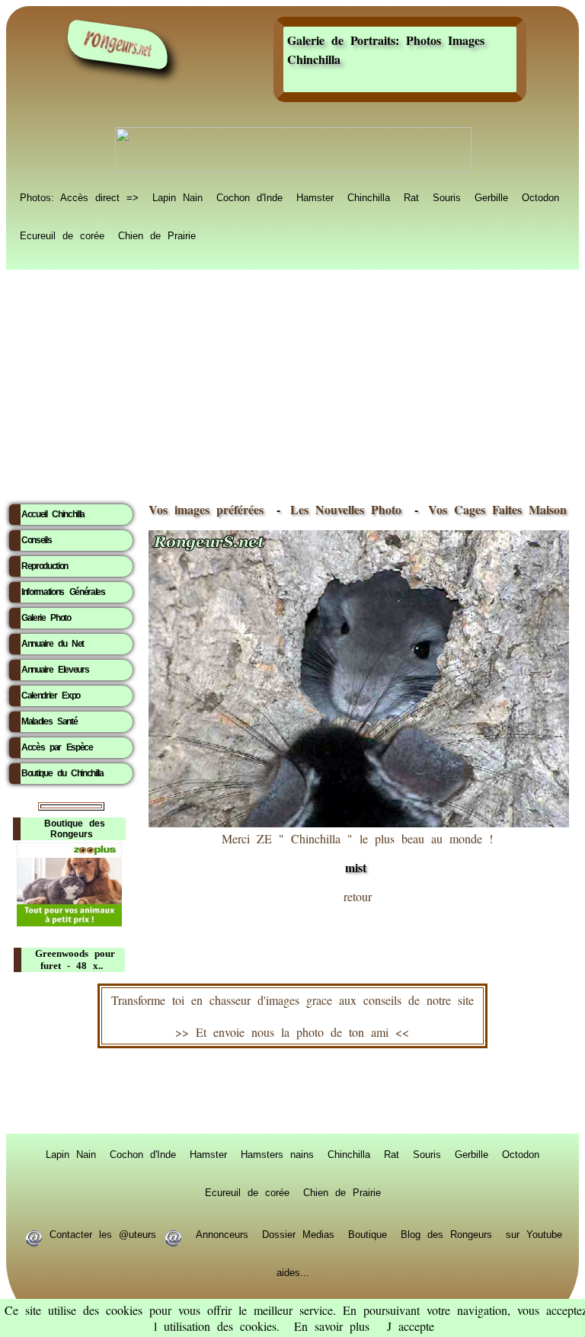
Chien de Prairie (157, 234)
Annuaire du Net (52, 643)
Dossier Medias (298, 1233)
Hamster (315, 196)
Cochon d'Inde (249, 196)
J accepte (410, 1326)
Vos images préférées (206, 509)
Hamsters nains (277, 1153)
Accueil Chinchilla (53, 514)
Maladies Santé (49, 721)
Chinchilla (368, 196)
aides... (293, 1271)
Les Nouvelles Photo (349, 509)
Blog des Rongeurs (446, 1233)
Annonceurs (222, 1233)
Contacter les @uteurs (103, 1233)
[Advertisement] (292, 381)
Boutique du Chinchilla (62, 773)
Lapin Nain (177, 196)
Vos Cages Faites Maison (494, 509)
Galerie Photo (46, 618)
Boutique (367, 1233)
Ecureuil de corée (62, 234)
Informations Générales (63, 592)
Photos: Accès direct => (79, 196)
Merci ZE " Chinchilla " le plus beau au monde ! (357, 853)
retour (358, 896)
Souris (447, 196)
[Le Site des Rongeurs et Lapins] (118, 44)
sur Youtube (534, 1233)
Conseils (36, 540)
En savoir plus (331, 1326)
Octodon (540, 196)
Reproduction (44, 566)
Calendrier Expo (50, 695)
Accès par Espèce (57, 747)
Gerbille (491, 196)
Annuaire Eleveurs (54, 669)
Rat (411, 196)
